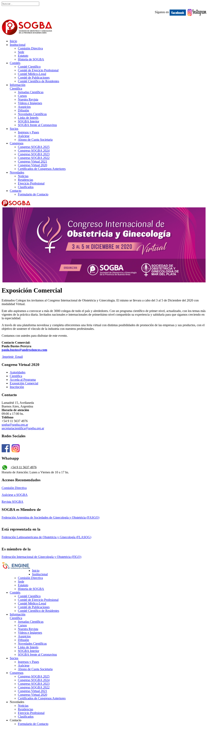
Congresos (16, 143)
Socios (14, 128)
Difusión (23, 110)
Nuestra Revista (28, 99)
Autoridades (17, 372)
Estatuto (23, 55)
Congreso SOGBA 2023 (34, 154)
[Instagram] (15, 450)
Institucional (17, 44)
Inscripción (17, 387)
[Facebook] (6, 450)
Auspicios (24, 106)
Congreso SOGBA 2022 (34, 158)
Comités (15, 63)
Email (18, 356)
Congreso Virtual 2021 (32, 161)
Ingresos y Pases (28, 132)
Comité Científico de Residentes (38, 81)
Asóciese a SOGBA (15, 494)
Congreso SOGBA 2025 (34, 147)
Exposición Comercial (24, 383)
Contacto (15, 190)
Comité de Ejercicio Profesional (38, 70)
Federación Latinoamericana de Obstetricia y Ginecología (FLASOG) (46, 537)
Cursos (22, 96)
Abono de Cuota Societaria (35, 139)
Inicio (13, 41)
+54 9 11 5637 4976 (24, 467)
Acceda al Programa (23, 379)
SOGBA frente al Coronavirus (37, 125)
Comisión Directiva (30, 48)
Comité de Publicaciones (34, 77)
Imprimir (8, 356)
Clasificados (26, 187)
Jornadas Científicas (30, 92)
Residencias (25, 179)
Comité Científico (29, 66)
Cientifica (16, 376)
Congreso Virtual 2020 (32, 165)
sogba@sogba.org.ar (15, 424)
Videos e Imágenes (30, 103)
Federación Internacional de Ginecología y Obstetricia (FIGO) (41, 557)
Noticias (23, 176)
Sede (21, 52)
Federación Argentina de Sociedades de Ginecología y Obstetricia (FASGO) (50, 517)
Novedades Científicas (32, 114)
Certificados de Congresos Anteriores (42, 168)
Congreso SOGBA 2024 (34, 150)
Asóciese (23, 136)
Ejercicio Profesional (31, 183)
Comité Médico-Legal (32, 74)
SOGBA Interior (28, 121)
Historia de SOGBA (31, 59)
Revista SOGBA (12, 501)
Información (17, 86)
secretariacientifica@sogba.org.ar (23, 428)
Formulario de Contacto (33, 194)
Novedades (17, 172)
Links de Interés (28, 117)
